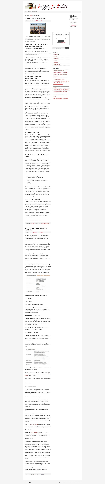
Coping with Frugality (34, 424)
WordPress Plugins (56, 64)
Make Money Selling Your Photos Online (60, 98)
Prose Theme (66, 482)
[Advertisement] (60, 22)
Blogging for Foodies (46, 6)
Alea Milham (37, 20)
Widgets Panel (73, 25)
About (29, 11)
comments (42, 474)
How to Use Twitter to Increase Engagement (61, 89)
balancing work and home (45, 223)
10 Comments (41, 232)
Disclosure (34, 11)
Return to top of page (27, 482)
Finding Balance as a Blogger (35, 18)
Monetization (55, 58)
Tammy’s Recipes (34, 432)
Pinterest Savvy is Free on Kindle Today (60, 72)
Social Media (55, 62)
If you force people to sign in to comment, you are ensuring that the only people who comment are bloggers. (37, 392)
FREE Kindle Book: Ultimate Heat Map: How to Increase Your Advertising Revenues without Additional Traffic (61, 83)
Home (26, 11)
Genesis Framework (72, 482)
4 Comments (43, 20)
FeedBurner (63, 42)
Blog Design (55, 54)
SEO (54, 60)
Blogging (32, 223)
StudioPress (79, 482)
